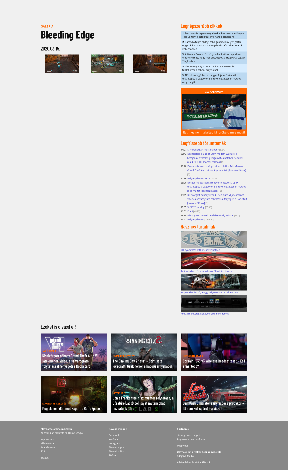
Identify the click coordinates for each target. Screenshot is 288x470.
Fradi (190, 211)
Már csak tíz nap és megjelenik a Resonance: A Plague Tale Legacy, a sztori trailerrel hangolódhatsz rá (213, 35)
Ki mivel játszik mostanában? (203, 149)
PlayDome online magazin (56, 428)
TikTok (112, 455)
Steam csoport (117, 447)
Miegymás (182, 445)
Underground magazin (189, 435)
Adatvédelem (48, 447)
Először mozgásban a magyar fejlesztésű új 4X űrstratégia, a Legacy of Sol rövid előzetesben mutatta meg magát (212, 79)
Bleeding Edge (67, 34)
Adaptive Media (185, 456)
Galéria (47, 26)
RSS (43, 451)
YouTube (113, 439)
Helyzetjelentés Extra (198, 178)
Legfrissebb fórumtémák (203, 143)
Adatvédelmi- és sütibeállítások (193, 462)
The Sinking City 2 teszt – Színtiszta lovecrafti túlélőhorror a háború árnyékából (208, 68)
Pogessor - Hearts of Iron (191, 439)
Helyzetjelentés (195, 219)
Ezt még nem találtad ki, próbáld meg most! (214, 132)
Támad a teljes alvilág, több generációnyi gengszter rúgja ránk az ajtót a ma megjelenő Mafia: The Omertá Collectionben (212, 45)
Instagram (114, 443)
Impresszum (47, 439)
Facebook (114, 435)
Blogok (44, 457)
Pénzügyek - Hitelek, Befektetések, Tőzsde (210, 215)
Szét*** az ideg (195, 207)
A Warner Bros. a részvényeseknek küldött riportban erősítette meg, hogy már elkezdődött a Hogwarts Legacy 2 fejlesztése (213, 57)
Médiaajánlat (48, 443)
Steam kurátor (116, 451)
